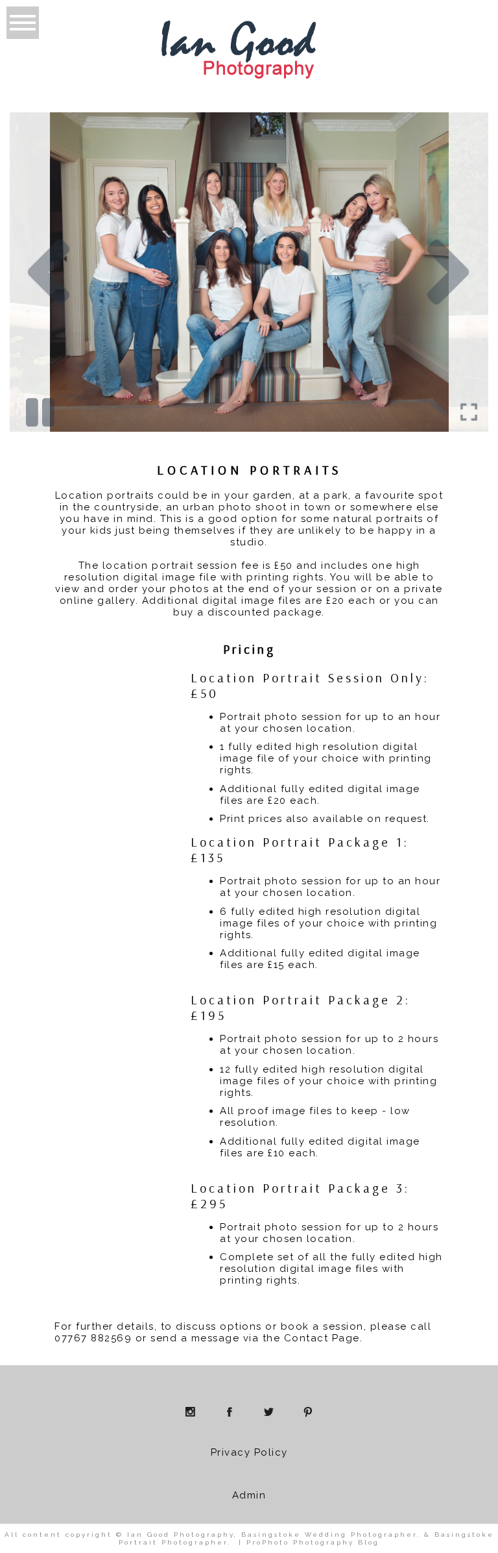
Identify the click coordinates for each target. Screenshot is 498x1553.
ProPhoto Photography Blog (312, 1542)
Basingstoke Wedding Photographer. (330, 1534)
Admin (249, 1495)
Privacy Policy (249, 1452)
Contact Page (322, 1338)
